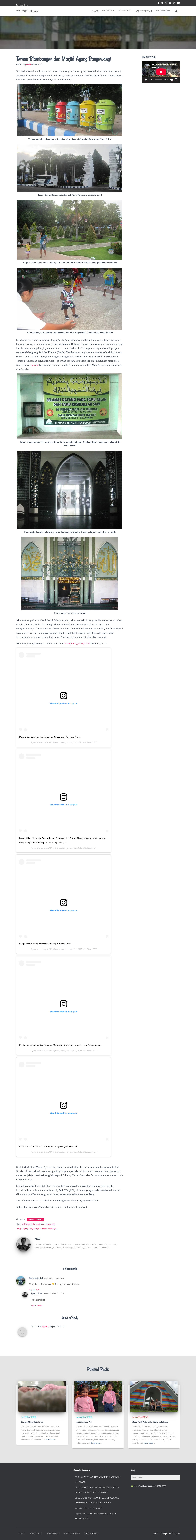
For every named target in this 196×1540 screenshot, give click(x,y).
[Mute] (171, 79)
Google (166, 3)
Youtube (178, 3)
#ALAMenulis (108, 11)
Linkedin (170, 3)
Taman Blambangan (48, 1229)
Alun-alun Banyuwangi (45, 1224)
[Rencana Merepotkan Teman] (42, 1396)
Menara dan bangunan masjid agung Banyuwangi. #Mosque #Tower (50, 737)
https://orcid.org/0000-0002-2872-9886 (150, 1486)
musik (34, 364)
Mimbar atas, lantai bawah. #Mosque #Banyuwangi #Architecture (48, 1146)
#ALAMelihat (125, 11)
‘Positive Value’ (93, 1508)
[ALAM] (23, 1244)
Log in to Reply (34, 1290)
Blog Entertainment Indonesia (92, 1487)
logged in (46, 1326)
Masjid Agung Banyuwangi (28, 1229)
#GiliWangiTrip (28, 1224)
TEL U (78, 1508)
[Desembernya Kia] (98, 1396)
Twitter (162, 3)
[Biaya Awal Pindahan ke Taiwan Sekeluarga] (154, 1396)
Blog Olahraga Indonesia (89, 1498)
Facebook (158, 3)
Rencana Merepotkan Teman (32, 1421)
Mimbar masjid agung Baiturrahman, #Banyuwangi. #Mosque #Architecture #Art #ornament (60, 1045)
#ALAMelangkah (144, 11)
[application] (161, 72)
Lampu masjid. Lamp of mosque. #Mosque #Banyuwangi (45, 944)
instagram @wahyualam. (78, 643)
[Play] (145, 79)
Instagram (174, 3)
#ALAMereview (163, 11)
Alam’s (94, 11)
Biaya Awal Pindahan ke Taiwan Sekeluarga (150, 1421)
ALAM (49, 742)
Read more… (51, 1440)
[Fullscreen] (176, 79)
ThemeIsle (175, 1533)
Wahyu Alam (36, 1293)
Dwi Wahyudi (82, 1477)
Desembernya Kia (83, 1421)
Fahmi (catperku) (36, 1278)
